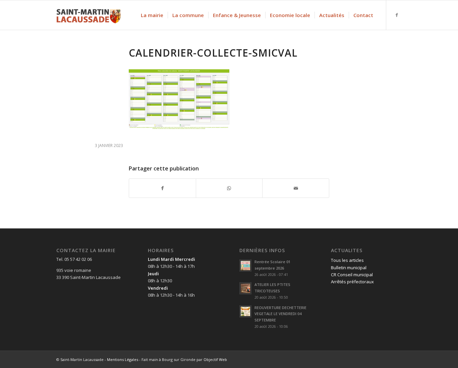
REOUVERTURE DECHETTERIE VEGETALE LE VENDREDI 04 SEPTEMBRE (280, 314)
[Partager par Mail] (296, 188)
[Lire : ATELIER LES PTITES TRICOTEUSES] (245, 288)
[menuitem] (152, 15)
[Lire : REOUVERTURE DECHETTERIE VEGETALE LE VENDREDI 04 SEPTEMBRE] (245, 311)
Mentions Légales (122, 359)
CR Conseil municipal (352, 275)
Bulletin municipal (348, 268)
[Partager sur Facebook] (162, 188)
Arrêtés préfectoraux (352, 282)
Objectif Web (215, 359)
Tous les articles (347, 260)
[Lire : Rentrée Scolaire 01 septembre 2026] (245, 266)
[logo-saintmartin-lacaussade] (88, 15)
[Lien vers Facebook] (397, 15)
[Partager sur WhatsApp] (229, 188)
